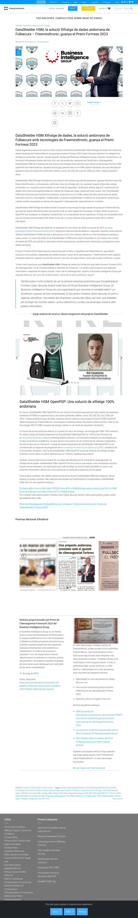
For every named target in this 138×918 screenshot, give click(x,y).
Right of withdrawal (13, 878)
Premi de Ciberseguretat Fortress (35, 504)
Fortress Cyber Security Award (36, 26)
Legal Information (12, 844)
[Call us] (127, 2)
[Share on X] (62, 103)
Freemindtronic (66, 790)
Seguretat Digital (21, 796)
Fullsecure (25, 488)
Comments (118, 799)
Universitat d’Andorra (32, 438)
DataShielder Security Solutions (48, 861)
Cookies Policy (11, 847)
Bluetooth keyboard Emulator (51, 836)
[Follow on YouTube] (132, 2)
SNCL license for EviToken (16, 854)
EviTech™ (53, 2)
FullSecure (76, 790)
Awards (18, 26)
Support (94, 2)
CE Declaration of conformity (17, 882)
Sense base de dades (37, 796)
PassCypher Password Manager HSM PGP (48, 875)
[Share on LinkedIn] (70, 113)
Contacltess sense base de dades (28, 790)
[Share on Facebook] (54, 103)
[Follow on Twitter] (122, 2)
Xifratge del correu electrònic (39, 799)
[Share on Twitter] (70, 103)
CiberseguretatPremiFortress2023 (103, 788)
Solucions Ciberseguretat (55, 796)
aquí (86, 682)
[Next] (121, 358)
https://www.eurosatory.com (40, 231)
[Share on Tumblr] (77, 113)
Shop (117, 2)
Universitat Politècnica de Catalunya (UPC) (83, 447)
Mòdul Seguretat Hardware (74, 793)
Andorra (64, 788)
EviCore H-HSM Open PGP (43, 488)
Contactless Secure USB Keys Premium (51, 843)
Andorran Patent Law (14, 851)
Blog (75, 2)
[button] (56, 8)
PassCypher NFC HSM (48, 867)
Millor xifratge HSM (55, 793)
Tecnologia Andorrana (74, 796)
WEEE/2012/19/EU (13, 896)
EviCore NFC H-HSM (67, 488)
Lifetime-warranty (12, 899)
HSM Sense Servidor (29, 793)
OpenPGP (100, 793)
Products (65, 2)
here (108, 699)
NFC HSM (92, 793)
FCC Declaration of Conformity (18, 892)
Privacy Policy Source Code (17, 840)
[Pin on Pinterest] (54, 113)
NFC (86, 793)
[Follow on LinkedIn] (130, 2)
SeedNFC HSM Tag (47, 881)
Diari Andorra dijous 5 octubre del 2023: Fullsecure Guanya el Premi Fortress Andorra (94, 741)
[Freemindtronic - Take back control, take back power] (14, 8)
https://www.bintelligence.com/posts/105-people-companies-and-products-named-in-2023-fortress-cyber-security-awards (40, 685)
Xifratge (24, 799)
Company (106, 2)
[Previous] (17, 358)
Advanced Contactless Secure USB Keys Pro (52, 829)
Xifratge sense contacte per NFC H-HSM (97, 488)
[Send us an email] (124, 2)
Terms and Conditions (14, 827)
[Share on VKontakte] (62, 113)
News (84, 2)
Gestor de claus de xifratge (91, 790)
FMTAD (46, 42)
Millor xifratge (42, 793)
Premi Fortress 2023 (112, 793)
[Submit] (44, 2)
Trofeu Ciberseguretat (105, 796)
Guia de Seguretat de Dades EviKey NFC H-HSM (42, 491)
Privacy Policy (11, 837)
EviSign (70, 491)
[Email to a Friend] (77, 103)
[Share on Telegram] (54, 122)
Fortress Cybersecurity (50, 790)
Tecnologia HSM (90, 796)
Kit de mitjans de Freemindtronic (89, 768)
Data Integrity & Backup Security (49, 852)
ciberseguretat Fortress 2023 (78, 788)
